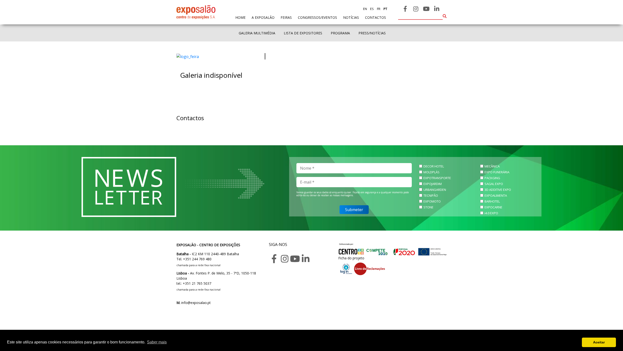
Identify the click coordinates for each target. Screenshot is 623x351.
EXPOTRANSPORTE (437, 178)
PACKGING (492, 178)
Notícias (351, 17)
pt (385, 9)
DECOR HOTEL (433, 166)
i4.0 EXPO (491, 213)
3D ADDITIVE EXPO (498, 189)
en (365, 9)
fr (378, 9)
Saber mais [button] (157, 342)
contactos (375, 17)
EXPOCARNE (493, 207)
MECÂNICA (492, 166)
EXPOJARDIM (432, 184)
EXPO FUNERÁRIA (497, 172)
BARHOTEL (492, 201)
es (371, 9)
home (240, 17)
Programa (340, 33)
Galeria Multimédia (257, 33)
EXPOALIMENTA (496, 195)
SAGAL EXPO (494, 184)
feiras (286, 17)
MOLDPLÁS (431, 172)
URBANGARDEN (434, 189)
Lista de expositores (303, 33)
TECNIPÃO (430, 195)
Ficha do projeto (351, 258)
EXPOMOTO (432, 201)
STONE (428, 207)
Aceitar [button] (599, 342)
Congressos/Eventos (317, 17)
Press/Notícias (372, 33)
